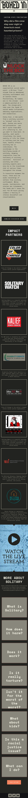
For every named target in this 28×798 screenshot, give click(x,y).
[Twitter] (14, 795)
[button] (14, 11)
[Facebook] (10, 795)
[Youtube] (18, 795)
